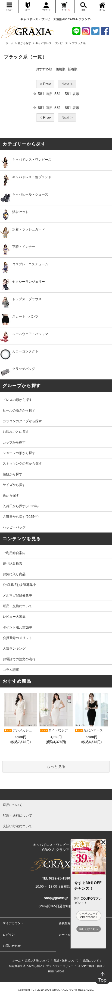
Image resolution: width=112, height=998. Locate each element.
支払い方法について (37, 960)
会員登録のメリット (17, 638)
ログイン (9, 934)
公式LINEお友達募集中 (19, 585)
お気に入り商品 (14, 574)
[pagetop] (56, 794)
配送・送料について (66, 960)
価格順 (61, 69)
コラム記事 (11, 670)
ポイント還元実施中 (17, 627)
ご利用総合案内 (14, 553)
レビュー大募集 (14, 617)
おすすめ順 (44, 69)
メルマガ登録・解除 (90, 965)
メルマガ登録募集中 (17, 595)
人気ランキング (14, 648)
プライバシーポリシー (59, 965)
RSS (51, 971)
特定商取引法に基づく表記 (25, 965)
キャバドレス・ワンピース (51, 43)
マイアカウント (13, 923)
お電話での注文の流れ (19, 659)
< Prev (45, 84)
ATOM (60, 971)
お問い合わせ (12, 945)
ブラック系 (79, 43)
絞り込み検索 (12, 563)
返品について (91, 960)
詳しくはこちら (88, 928)
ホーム (9, 43)
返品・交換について (17, 606)
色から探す (24, 43)
